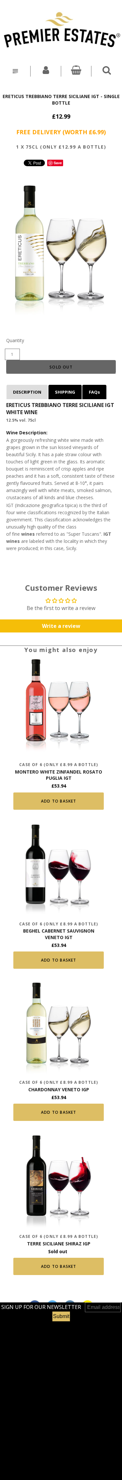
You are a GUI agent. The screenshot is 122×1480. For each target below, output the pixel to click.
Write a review (61, 626)
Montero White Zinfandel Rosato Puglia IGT (58, 775)
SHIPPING (65, 392)
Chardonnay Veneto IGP (58, 1089)
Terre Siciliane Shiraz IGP (58, 1244)
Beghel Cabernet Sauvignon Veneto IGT (58, 934)
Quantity (15, 340)
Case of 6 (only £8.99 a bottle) (58, 1236)
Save (58, 162)
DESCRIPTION (27, 392)
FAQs (94, 392)
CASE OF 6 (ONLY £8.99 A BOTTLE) (58, 764)
